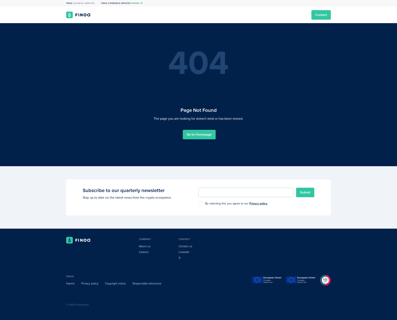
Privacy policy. (258, 203)
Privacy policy (89, 283)
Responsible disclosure (147, 283)
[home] (78, 15)
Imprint (70, 283)
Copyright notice (115, 283)
